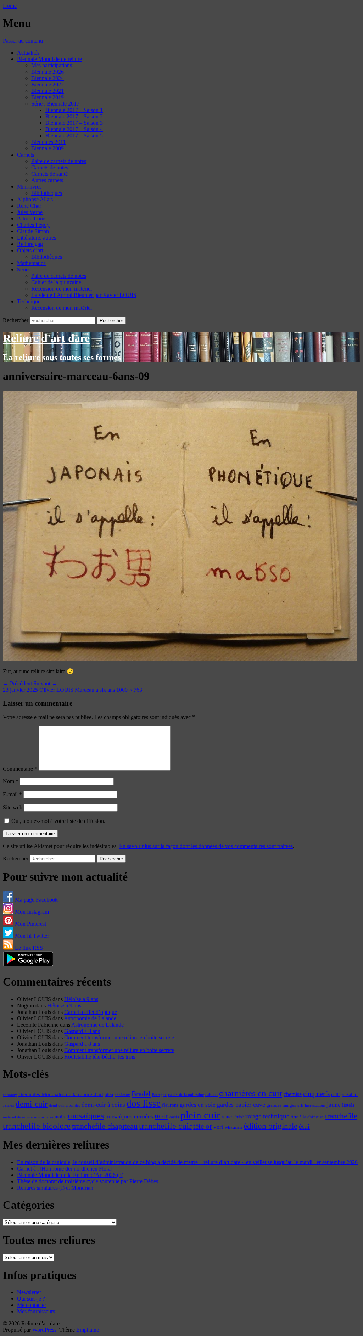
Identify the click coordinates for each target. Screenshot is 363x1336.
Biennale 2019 (47, 97)
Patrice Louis (31, 218)
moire (60, 1116)
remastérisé (233, 1116)
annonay (10, 1095)
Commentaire (20, 769)
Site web (12, 807)
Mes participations (51, 65)
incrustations (315, 1105)
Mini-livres (29, 187)
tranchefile (341, 1116)
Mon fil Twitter (31, 936)
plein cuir (200, 1115)
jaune (334, 1104)
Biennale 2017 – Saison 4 (74, 129)
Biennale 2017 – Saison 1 (74, 110)
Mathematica (31, 263)
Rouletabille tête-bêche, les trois (99, 1057)
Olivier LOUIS (56, 690)
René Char (29, 206)
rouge (253, 1116)
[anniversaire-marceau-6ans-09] (180, 659)
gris (300, 1105)
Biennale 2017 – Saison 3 (74, 123)
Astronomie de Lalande (90, 1018)
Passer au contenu (23, 41)
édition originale (270, 1126)
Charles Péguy (33, 225)
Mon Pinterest (29, 924)
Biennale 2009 (47, 148)
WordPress (44, 1330)
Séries (23, 269)
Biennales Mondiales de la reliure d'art (60, 1094)
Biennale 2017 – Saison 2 (74, 116)
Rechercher (15, 320)
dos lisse (144, 1103)
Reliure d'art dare (46, 338)
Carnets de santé (49, 174)
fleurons (170, 1105)
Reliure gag (30, 244)
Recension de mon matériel (61, 289)
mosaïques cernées (129, 1116)
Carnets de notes (49, 167)
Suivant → (45, 683)
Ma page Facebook (35, 900)
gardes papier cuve (241, 1104)
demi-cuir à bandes (64, 1105)
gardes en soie (198, 1104)
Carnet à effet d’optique (90, 1012)
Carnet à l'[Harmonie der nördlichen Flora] (64, 1169)
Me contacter (31, 1305)
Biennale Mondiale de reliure (49, 59)
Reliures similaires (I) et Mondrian (55, 1188)
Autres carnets (47, 180)
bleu (109, 1094)
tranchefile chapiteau (105, 1126)
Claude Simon (33, 231)
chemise (293, 1094)
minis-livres (43, 1117)
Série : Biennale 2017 (55, 104)
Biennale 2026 (47, 72)
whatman (233, 1127)
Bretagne (159, 1095)
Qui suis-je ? (31, 1299)
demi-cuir (32, 1104)
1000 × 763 (129, 690)
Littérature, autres (36, 238)
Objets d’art (30, 250)
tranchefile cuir (165, 1125)
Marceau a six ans (95, 690)
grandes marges (281, 1105)
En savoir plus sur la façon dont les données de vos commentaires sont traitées (206, 846)
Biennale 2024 (47, 78)
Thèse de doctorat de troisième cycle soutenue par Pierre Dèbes (87, 1181)
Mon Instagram (31, 912)
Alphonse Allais (35, 199)
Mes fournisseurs (36, 1311)
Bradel (141, 1094)
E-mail (12, 794)
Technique (28, 301)
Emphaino (87, 1330)
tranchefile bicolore (37, 1125)
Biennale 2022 (47, 85)
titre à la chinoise (307, 1116)
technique (276, 1116)
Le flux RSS (28, 948)
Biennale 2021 (47, 91)
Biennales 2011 (48, 142)
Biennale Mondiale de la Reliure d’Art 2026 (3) (70, 1175)
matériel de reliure (18, 1117)
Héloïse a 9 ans (81, 999)
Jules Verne (30, 212)
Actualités (28, 53)
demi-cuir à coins (103, 1104)
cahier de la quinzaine (186, 1094)
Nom (10, 781)
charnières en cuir (250, 1093)
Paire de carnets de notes (58, 161)
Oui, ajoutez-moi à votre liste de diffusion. (57, 821)
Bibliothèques (46, 193)
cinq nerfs (316, 1094)
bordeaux (122, 1095)
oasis (174, 1117)
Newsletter (29, 1292)
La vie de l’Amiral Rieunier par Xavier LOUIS (83, 295)
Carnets (25, 155)
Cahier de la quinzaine (56, 282)
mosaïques (86, 1115)
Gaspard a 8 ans (82, 1031)
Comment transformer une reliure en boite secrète (119, 1037)
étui (304, 1126)
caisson (211, 1094)
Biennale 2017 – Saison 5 (74, 136)
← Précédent (17, 683)
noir (161, 1115)
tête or (202, 1126)
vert (218, 1126)
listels (348, 1105)
